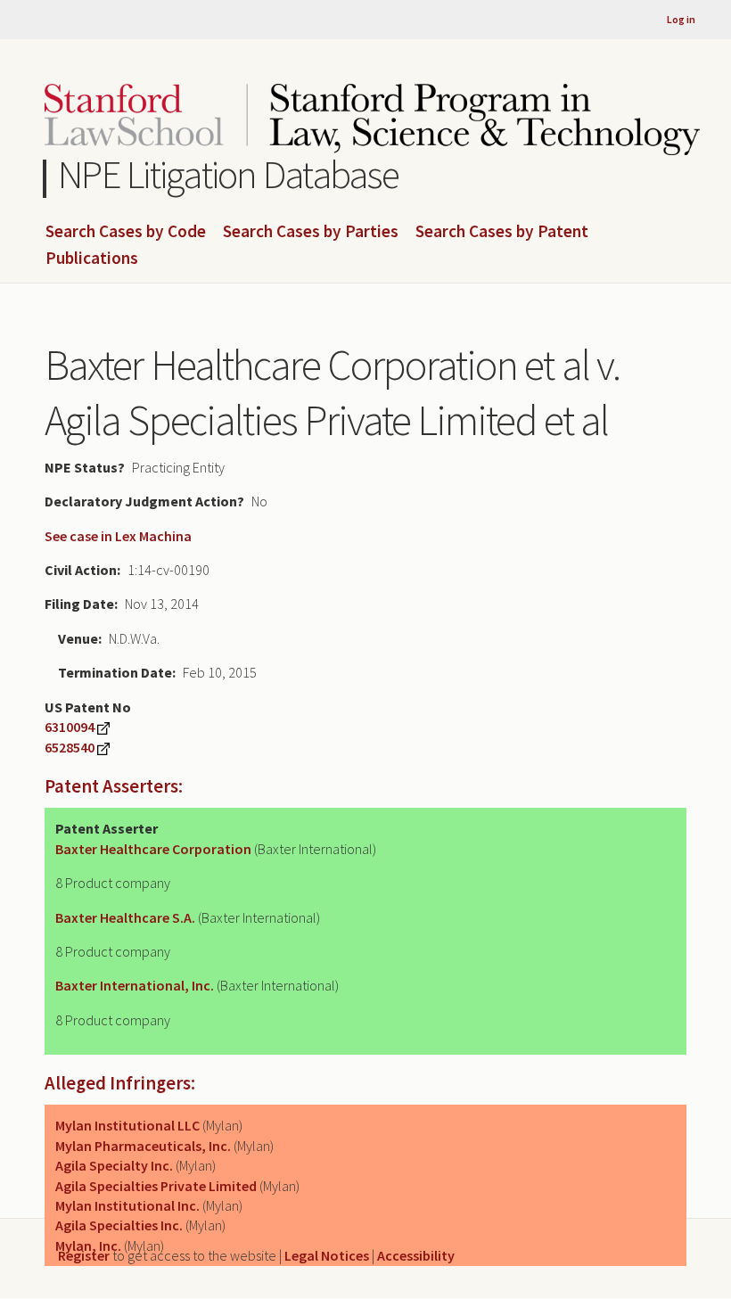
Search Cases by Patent (501, 232)
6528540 (69, 747)
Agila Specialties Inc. (119, 1225)
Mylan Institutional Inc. (127, 1205)
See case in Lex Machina (118, 536)
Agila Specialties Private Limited (156, 1186)
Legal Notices (326, 1255)
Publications (91, 258)
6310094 (69, 727)
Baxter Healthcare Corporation (153, 849)
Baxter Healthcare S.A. (125, 917)
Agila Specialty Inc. (114, 1165)
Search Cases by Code (125, 232)
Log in (681, 19)
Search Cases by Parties (310, 232)
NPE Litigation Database (228, 174)
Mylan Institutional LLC (127, 1125)
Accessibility (416, 1255)
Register (84, 1255)
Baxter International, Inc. (134, 985)
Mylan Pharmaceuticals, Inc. (143, 1146)
